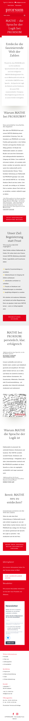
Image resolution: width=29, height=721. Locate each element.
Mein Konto (11, 5)
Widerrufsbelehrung (9, 679)
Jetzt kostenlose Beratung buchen (14, 218)
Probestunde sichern (14, 318)
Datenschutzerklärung (10, 674)
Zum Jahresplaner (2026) (13, 577)
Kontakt (6, 656)
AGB (5, 677)
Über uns (6, 659)
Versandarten (7, 664)
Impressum (7, 671)
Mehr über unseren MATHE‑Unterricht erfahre (14, 546)
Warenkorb (18, 5)
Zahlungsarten (8, 662)
